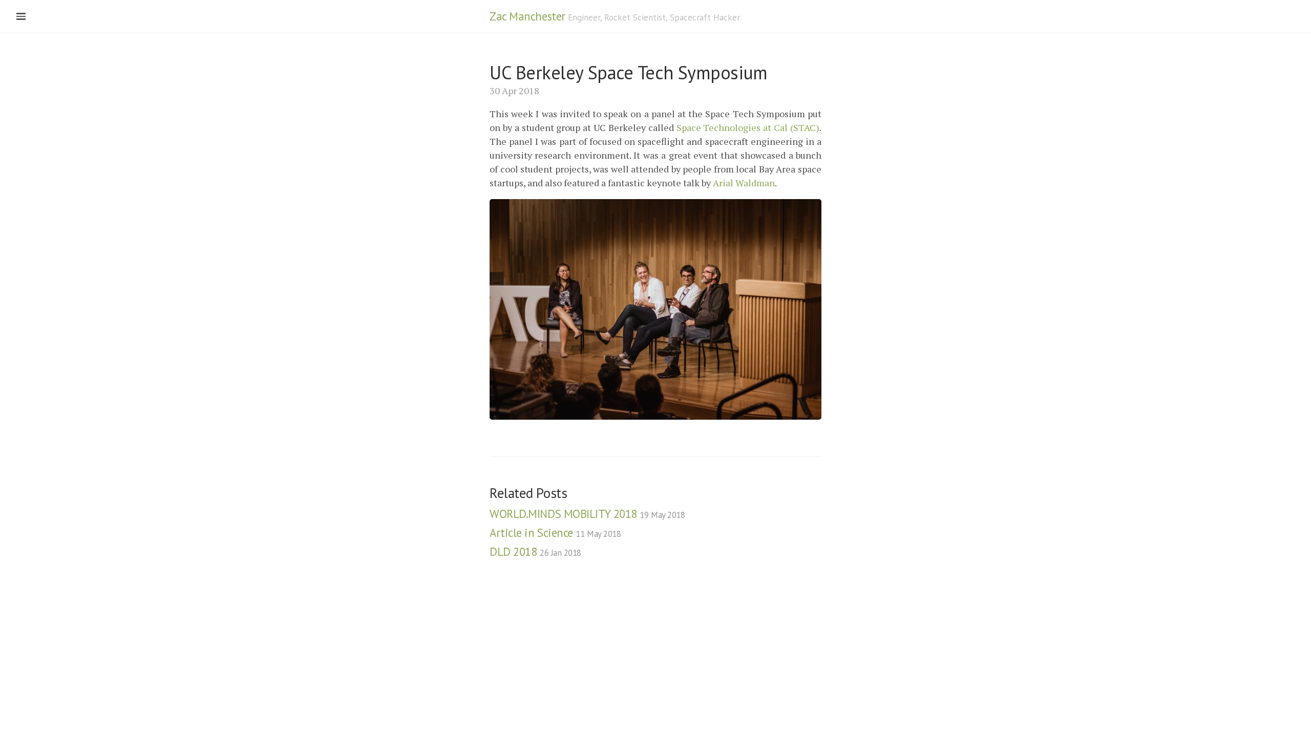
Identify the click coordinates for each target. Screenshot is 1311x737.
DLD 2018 (535, 551)
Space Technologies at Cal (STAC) (747, 127)
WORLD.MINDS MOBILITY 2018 (587, 513)
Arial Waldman (744, 183)
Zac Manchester (527, 16)
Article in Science (555, 532)
